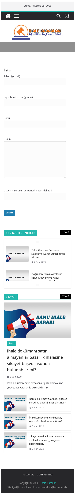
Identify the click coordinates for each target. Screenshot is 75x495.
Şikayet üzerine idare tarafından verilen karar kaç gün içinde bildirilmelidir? (47, 440)
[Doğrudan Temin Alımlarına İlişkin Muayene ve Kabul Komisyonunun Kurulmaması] (17, 278)
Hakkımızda (28, 474)
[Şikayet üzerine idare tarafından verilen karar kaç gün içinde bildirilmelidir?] (15, 442)
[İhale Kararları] (8, 16)
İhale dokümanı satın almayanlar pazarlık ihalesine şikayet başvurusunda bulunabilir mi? (35, 360)
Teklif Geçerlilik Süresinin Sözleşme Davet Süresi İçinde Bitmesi (48, 253)
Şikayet (11, 343)
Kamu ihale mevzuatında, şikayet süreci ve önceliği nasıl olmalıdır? (48, 400)
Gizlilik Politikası (44, 474)
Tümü (65, 232)
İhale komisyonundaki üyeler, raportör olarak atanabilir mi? (45, 419)
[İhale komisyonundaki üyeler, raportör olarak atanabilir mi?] (15, 422)
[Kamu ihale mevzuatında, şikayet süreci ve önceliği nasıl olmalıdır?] (15, 403)
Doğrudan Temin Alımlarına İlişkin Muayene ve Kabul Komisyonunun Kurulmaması (47, 277)
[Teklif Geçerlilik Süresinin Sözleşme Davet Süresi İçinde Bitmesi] (17, 254)
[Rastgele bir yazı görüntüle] (67, 16)
